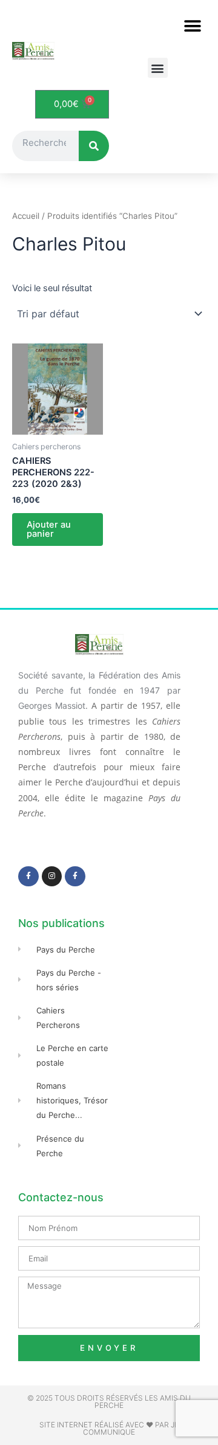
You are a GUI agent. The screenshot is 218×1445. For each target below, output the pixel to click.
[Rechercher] (94, 146)
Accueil (25, 216)
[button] (192, 26)
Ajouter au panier (49, 529)
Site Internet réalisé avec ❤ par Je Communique (109, 1428)
